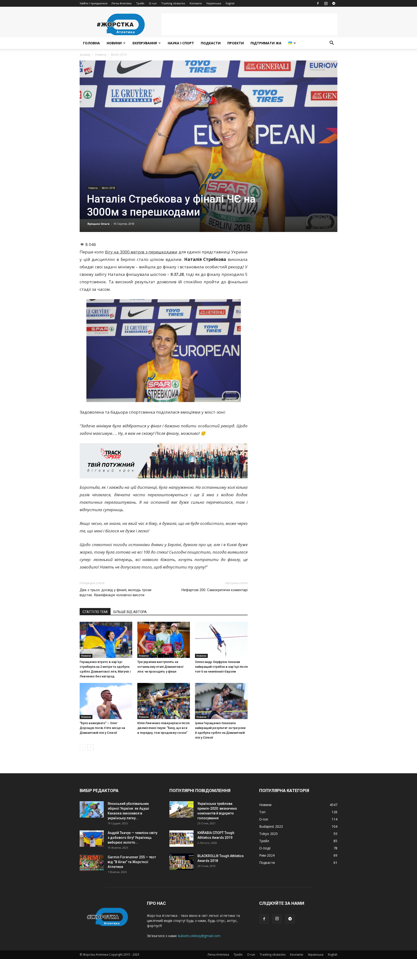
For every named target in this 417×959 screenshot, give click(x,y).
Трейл (140, 3)
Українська (213, 3)
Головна (91, 43)
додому (85, 55)
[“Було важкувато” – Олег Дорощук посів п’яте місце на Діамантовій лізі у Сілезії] (106, 701)
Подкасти (211, 43)
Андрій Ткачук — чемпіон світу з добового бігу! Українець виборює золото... (132, 837)
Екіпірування (144, 43)
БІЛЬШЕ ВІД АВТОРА (130, 612)
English (230, 3)
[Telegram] (333, 3)
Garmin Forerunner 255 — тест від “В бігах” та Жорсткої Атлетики (132, 862)
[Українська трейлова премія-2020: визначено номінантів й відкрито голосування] (181, 809)
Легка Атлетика (121, 3)
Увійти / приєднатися (93, 3)
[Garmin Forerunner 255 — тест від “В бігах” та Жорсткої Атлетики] (92, 863)
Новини (114, 43)
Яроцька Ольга (98, 223)
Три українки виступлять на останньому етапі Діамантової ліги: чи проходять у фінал (160, 666)
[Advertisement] (249, 24)
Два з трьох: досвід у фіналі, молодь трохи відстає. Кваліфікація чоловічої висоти (115, 592)
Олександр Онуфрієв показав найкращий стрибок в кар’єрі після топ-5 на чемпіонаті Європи (221, 666)
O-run (153, 3)
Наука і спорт (181, 43)
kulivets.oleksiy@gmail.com (199, 935)
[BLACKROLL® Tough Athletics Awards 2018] (181, 861)
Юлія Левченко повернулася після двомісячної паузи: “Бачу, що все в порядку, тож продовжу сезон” (163, 727)
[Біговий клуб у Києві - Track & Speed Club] (164, 460)
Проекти (235, 43)
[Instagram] (325, 3)
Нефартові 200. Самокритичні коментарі (214, 590)
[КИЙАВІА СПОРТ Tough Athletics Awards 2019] (181, 838)
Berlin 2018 (108, 188)
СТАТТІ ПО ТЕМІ (95, 612)
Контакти (196, 3)
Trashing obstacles (173, 3)
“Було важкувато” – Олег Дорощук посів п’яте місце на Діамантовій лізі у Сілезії (102, 727)
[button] (331, 43)
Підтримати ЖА (265, 43)
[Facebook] (317, 3)
